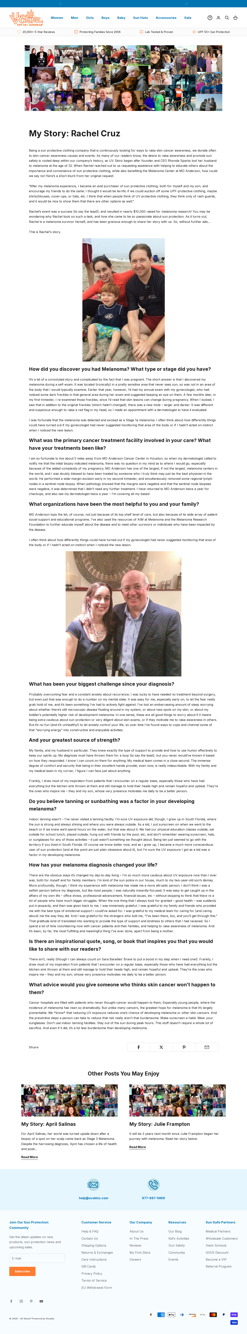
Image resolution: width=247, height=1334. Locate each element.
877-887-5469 (153, 1198)
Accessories (166, 18)
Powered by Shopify (43, 1318)
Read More (29, 1157)
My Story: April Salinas (48, 1124)
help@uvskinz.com (93, 1198)
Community (176, 1252)
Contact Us (89, 1238)
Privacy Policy (91, 1273)
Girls (90, 18)
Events (173, 1259)
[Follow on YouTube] (41, 1301)
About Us (136, 1231)
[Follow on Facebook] (11, 1301)
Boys (106, 18)
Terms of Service (94, 1280)
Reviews (135, 1245)
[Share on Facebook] (138, 1047)
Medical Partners (218, 1231)
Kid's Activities (178, 1238)
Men (74, 18)
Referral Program (219, 1266)
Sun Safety (176, 1245)
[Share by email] (206, 1047)
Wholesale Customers (222, 1238)
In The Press (138, 1238)
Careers (135, 1259)
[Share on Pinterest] (184, 1047)
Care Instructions (94, 1259)
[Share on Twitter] (161, 1047)
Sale (187, 18)
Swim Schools (216, 1245)
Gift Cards (88, 1266)
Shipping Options (93, 1245)
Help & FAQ (89, 1231)
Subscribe (22, 1271)
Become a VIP (216, 1259)
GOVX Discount (217, 1252)
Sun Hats (140, 18)
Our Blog (175, 1231)
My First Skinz (140, 1252)
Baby (121, 18)
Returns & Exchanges (97, 1252)
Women (57, 18)
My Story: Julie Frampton (159, 1124)
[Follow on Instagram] (21, 1301)
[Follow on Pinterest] (31, 1301)
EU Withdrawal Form (96, 1288)
